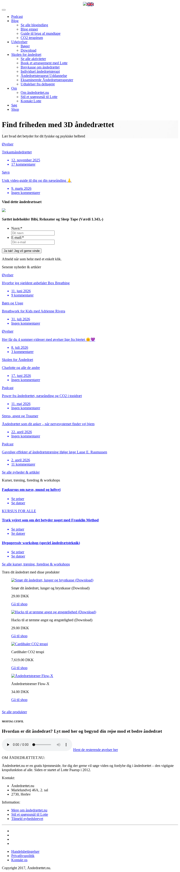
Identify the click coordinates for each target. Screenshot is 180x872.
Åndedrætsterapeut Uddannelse (44, 76)
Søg (14, 105)
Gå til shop (19, 604)
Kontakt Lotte (31, 101)
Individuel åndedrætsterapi (40, 71)
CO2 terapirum (32, 38)
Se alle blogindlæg (34, 25)
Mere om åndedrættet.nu (29, 810)
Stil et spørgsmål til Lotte (39, 97)
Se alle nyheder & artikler (21, 472)
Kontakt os (19, 860)
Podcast (17, 17)
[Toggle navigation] (4, 10)
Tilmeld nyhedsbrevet (27, 819)
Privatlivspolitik (22, 856)
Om (14, 88)
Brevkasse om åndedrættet (40, 67)
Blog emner (29, 29)
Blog (15, 21)
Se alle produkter (14, 712)
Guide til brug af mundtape (40, 33)
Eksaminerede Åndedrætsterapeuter (47, 80)
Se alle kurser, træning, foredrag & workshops (36, 564)
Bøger (25, 46)
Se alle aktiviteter (33, 59)
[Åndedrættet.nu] (85, 4)
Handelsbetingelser (25, 851)
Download (28, 50)
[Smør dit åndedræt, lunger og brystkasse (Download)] (52, 580)
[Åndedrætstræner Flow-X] (32, 676)
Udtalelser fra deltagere (38, 84)
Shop (15, 109)
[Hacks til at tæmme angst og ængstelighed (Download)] (53, 612)
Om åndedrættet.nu (35, 93)
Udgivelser (19, 42)
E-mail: (17, 237)
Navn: (16, 228)
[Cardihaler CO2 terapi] (29, 644)
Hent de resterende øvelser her (95, 750)
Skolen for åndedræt (26, 55)
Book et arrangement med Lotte (44, 63)
